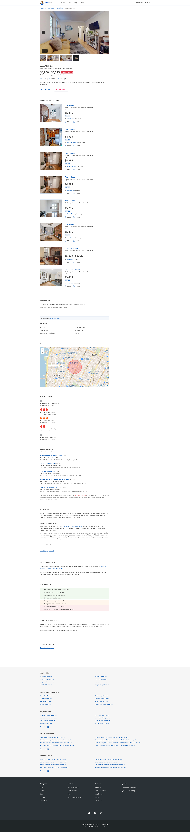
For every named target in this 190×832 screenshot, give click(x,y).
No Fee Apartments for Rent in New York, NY (53, 765)
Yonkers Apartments (101, 676)
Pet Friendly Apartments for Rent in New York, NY (54, 767)
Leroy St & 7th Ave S (72, 248)
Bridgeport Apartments (102, 685)
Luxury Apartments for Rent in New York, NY (108, 762)
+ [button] (42, 349)
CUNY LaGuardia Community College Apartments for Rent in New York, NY (117, 745)
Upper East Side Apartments (103, 718)
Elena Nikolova (71, 214)
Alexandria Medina (72, 142)
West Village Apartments (47, 551)
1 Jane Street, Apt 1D (72, 270)
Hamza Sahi (70, 119)
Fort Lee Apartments (101, 679)
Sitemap (97, 797)
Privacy (42, 797)
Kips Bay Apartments (46, 723)
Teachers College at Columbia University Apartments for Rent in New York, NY (117, 743)
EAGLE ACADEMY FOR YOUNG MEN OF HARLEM (54, 479)
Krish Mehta (70, 190)
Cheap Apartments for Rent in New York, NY (53, 759)
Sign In (147, 3)
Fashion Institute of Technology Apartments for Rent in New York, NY (115, 740)
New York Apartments (46, 676)
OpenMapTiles (96, 386)
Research (98, 787)
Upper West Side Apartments (48, 718)
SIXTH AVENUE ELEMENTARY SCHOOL (51, 456)
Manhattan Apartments (47, 696)
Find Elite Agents (73, 787)
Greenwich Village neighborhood (73, 526)
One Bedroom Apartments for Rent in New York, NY (110, 765)
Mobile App (99, 794)
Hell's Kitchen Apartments (47, 721)
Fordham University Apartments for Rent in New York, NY (112, 737)
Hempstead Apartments (102, 698)
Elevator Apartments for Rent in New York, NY (53, 762)
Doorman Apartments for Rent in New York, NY (109, 759)
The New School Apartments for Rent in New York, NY (56, 743)
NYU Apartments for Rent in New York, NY (52, 737)
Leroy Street (69, 106)
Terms (42, 794)
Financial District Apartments (48, 715)
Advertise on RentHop (130, 787)
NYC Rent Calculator (74, 797)
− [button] (42, 352)
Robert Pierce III (71, 166)
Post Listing (139, 3)
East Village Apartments (102, 715)
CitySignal (98, 800)
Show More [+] (44, 727)
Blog (75, 3)
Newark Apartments (101, 682)
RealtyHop (43, 800)
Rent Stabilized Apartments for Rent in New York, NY (110, 767)
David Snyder (70, 238)
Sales (69, 3)
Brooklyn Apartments (101, 696)
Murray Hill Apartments (102, 723)
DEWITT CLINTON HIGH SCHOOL (50, 487)
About (42, 787)
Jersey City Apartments (47, 679)
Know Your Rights (55, 318)
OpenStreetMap (105, 386)
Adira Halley (70, 283)
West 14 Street (70, 129)
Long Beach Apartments (47, 682)
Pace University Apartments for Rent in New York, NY (55, 740)
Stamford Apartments (46, 685)
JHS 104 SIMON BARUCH (47, 464)
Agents (82, 3)
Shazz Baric (70, 259)
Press (42, 791)
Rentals (62, 3)
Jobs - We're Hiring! (129, 791)
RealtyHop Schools (80, 495)
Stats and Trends (100, 791)
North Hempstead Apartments (104, 704)
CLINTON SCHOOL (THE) (47, 471)
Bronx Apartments (45, 704)
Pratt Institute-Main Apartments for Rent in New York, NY (57, 745)
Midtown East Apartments (102, 721)
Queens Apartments (46, 698)
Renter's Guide (72, 791)
